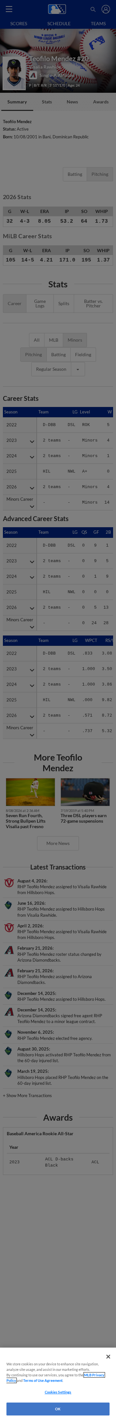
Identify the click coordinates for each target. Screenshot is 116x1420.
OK (58, 1409)
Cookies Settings (58, 1392)
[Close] (108, 1357)
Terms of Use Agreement (43, 1380)
